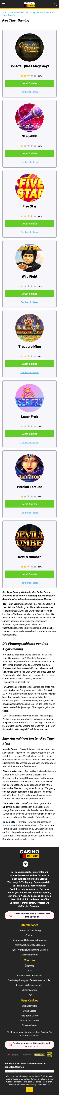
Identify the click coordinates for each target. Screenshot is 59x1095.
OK (29, 1089)
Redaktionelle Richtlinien (29, 975)
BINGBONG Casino (29, 1020)
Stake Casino (29, 1010)
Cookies (29, 935)
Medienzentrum (29, 990)
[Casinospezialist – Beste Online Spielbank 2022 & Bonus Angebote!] (29, 4)
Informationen (30, 925)
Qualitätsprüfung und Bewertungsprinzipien (29, 980)
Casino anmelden (29, 954)
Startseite (7, 12)
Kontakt (29, 970)
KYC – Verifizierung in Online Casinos (29, 949)
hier (48, 1084)
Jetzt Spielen (30, 83)
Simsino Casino (29, 1025)
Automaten (8, 825)
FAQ (29, 995)
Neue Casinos (29, 1000)
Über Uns (29, 960)
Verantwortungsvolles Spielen (29, 945)
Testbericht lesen (29, 92)
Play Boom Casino (29, 1015)
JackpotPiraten (29, 1006)
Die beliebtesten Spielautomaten (32, 12)
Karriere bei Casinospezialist (29, 985)
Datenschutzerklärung (29, 930)
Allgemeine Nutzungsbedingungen (29, 940)
